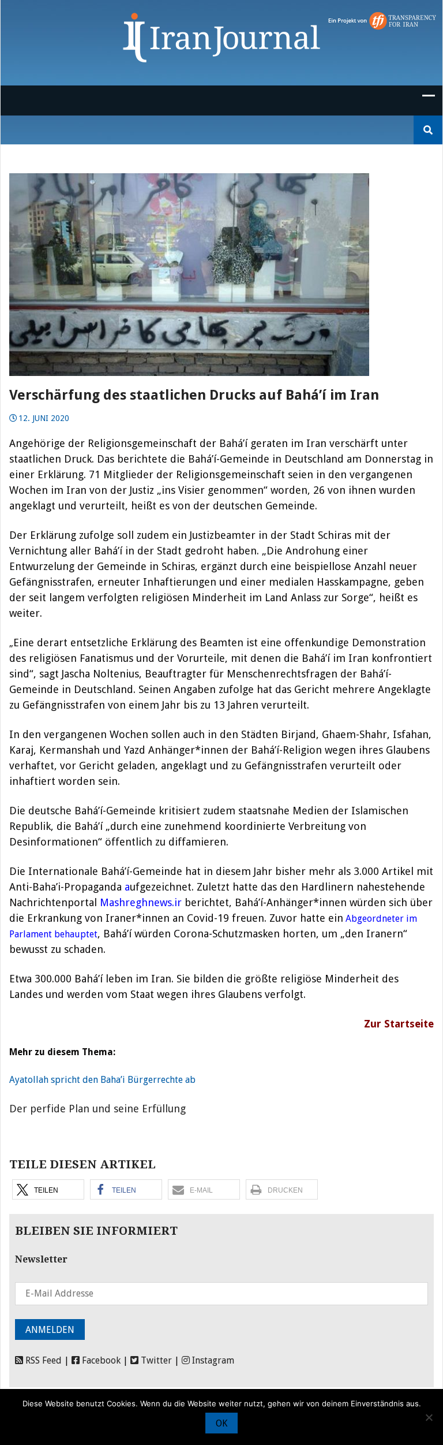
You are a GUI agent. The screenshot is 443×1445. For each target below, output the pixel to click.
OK (221, 1423)
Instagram (212, 1360)
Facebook (100, 1360)
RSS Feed (42, 1360)
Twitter (155, 1360)
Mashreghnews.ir (141, 902)
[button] (48, 1189)
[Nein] (428, 1417)
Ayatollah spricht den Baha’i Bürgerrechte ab (102, 1079)
